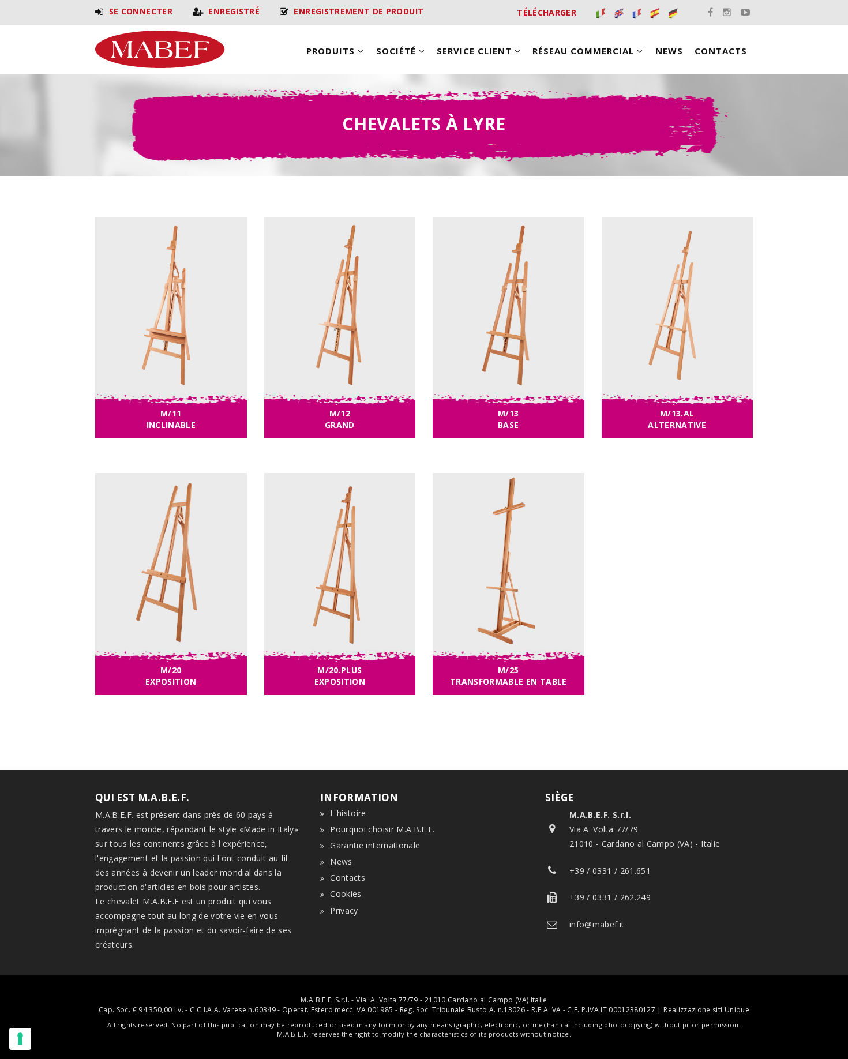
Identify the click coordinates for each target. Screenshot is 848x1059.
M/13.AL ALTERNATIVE (677, 419)
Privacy (344, 910)
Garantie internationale (375, 845)
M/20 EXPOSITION (171, 675)
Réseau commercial (584, 51)
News (669, 51)
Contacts (721, 51)
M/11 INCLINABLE (171, 419)
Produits (332, 51)
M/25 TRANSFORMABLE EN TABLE (508, 675)
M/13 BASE (508, 419)
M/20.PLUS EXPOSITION (340, 675)
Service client (476, 51)
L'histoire (348, 813)
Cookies (345, 893)
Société (397, 51)
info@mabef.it (597, 924)
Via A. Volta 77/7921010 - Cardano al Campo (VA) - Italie (644, 829)
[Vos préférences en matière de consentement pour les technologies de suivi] (20, 1039)
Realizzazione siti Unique (706, 1010)
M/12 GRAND (340, 419)
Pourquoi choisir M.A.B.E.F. (382, 829)
